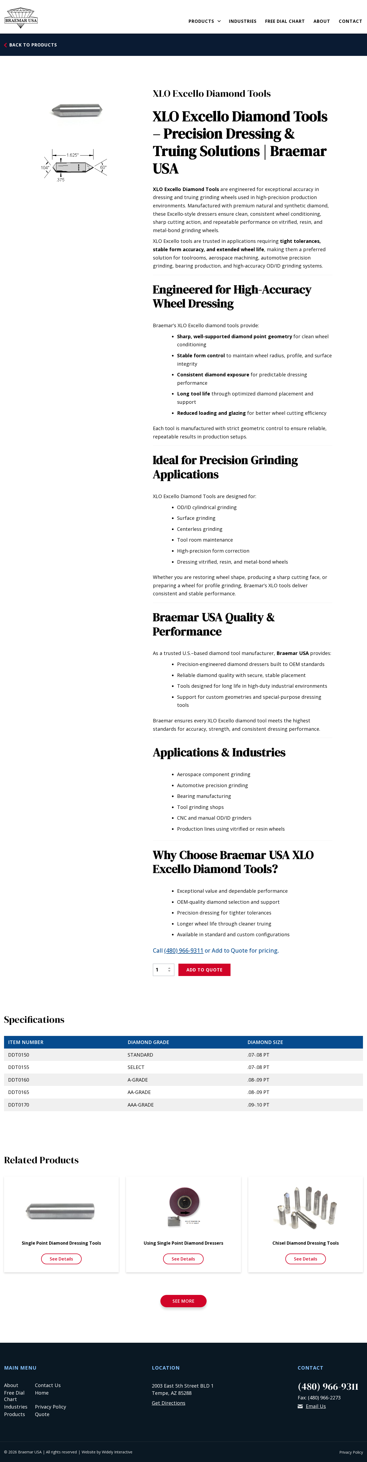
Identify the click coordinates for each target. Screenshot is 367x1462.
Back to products (33, 45)
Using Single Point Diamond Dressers (183, 1243)
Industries (243, 21)
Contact (350, 21)
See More (183, 1301)
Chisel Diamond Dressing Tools (305, 1243)
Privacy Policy (50, 1406)
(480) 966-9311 (183, 950)
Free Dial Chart (285, 21)
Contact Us (48, 1385)
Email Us (316, 1406)
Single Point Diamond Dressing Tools (61, 1243)
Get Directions (168, 1403)
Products (201, 21)
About (322, 21)
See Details (61, 1259)
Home (42, 1392)
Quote (42, 1414)
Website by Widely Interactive (107, 1451)
